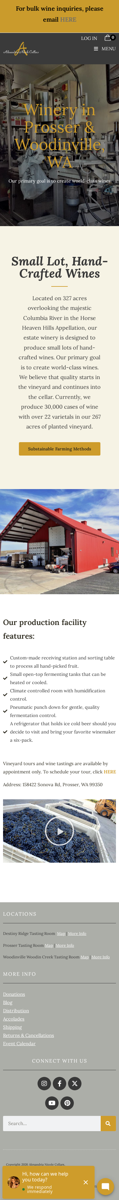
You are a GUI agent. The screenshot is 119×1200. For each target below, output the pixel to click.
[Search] (108, 1123)
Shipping (12, 1027)
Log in (89, 38)
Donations (14, 994)
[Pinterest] (67, 1103)
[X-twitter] (74, 1083)
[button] (59, 831)
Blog (7, 1002)
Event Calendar (19, 1043)
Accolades (13, 1019)
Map (61, 933)
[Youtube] (52, 1103)
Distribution (16, 1011)
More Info (77, 933)
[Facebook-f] (59, 1083)
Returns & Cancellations (28, 1035)
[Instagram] (44, 1083)
